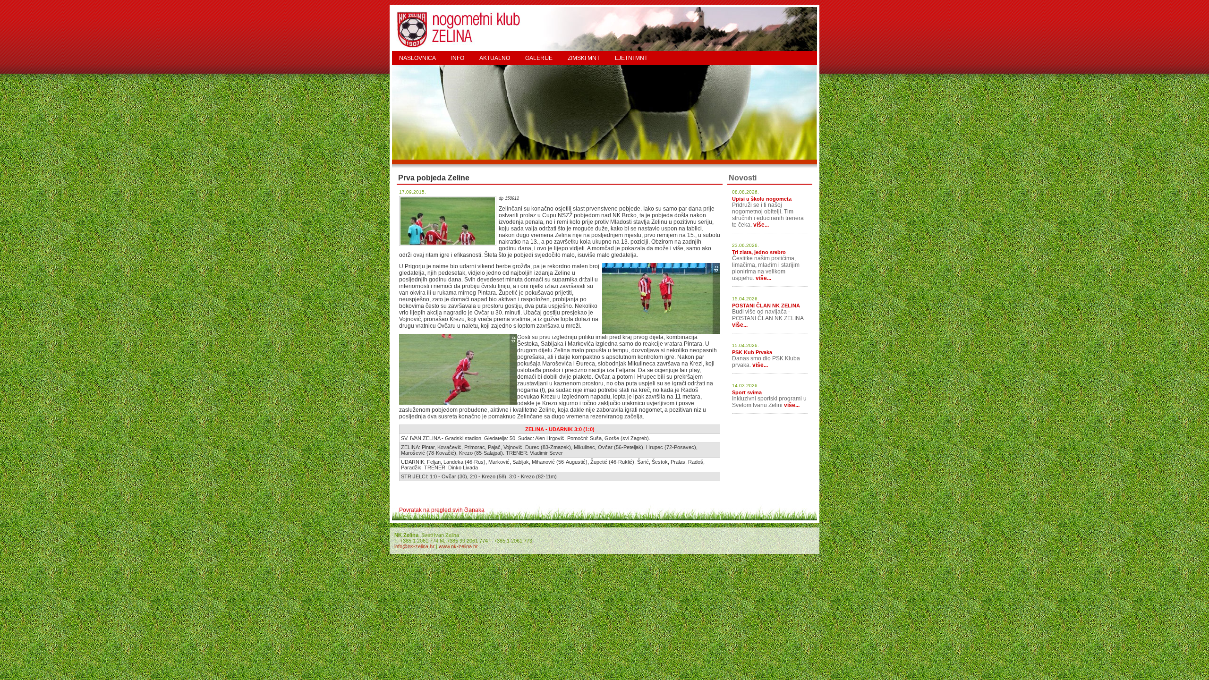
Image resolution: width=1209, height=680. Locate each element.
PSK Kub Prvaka (752, 352)
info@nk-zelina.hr (414, 546)
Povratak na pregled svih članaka (442, 510)
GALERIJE (539, 58)
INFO (457, 58)
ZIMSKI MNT (584, 58)
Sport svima (747, 392)
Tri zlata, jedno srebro (759, 252)
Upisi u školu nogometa (762, 199)
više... (761, 224)
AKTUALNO (494, 58)
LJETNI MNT (631, 58)
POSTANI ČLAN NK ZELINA (766, 305)
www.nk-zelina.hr (458, 546)
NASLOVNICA (417, 58)
